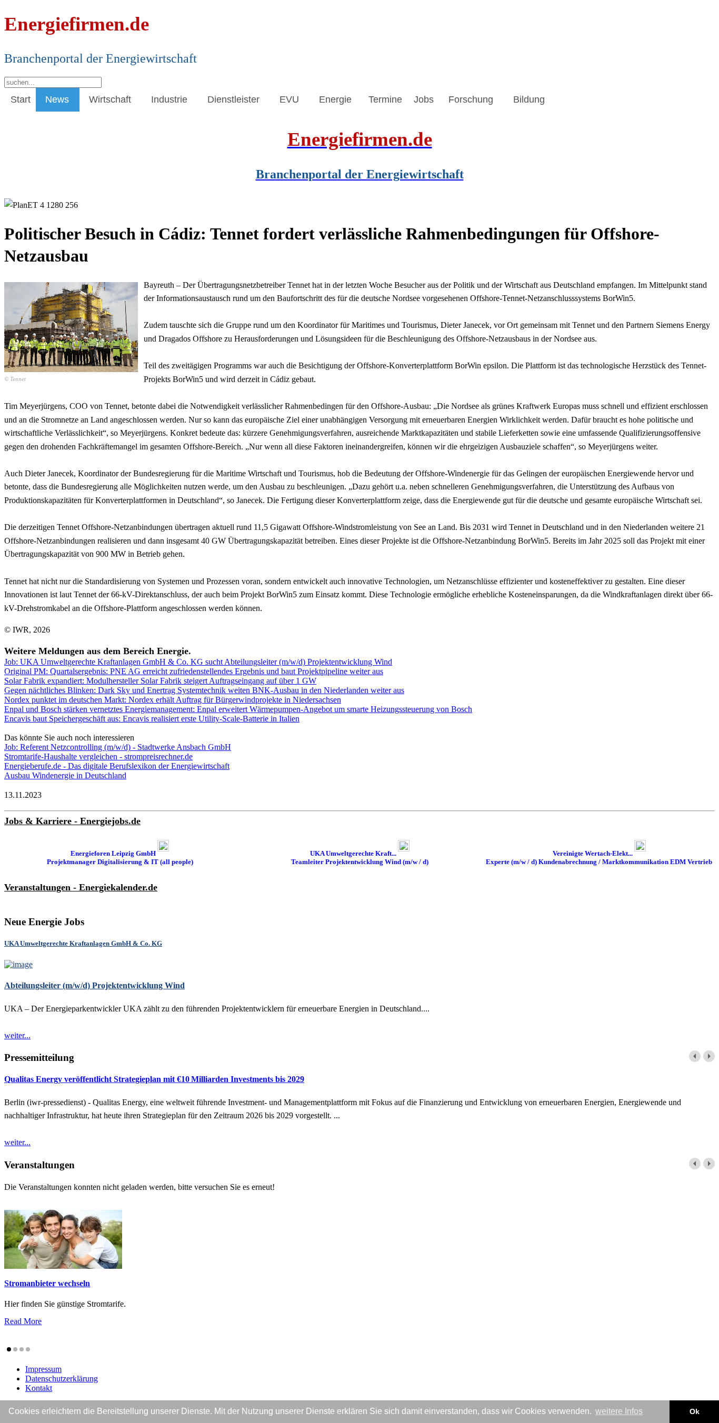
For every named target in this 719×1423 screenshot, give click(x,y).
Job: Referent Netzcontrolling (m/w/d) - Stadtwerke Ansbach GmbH (117, 747)
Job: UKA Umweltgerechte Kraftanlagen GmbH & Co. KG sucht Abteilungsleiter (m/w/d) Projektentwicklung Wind (198, 661)
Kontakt (38, 1388)
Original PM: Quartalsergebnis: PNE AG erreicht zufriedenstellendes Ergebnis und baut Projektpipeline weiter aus (193, 671)
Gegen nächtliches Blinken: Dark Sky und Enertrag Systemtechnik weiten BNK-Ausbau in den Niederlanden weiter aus (204, 690)
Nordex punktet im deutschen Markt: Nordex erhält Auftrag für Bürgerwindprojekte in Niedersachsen (172, 699)
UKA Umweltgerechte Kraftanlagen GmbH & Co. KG (83, 943)
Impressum (43, 1369)
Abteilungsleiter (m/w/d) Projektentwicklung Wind (94, 985)
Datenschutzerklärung (61, 1378)
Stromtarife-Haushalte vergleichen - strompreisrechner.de (98, 756)
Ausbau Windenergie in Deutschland (65, 775)
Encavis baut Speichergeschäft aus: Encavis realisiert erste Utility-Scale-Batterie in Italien (151, 718)
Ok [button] (695, 1411)
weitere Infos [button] (619, 1411)
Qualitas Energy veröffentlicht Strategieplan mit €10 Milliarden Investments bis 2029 (154, 1079)
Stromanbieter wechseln (47, 1283)
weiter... (17, 1035)
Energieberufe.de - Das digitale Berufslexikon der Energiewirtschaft (116, 765)
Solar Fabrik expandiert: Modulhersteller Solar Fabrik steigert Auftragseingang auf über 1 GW (160, 680)
